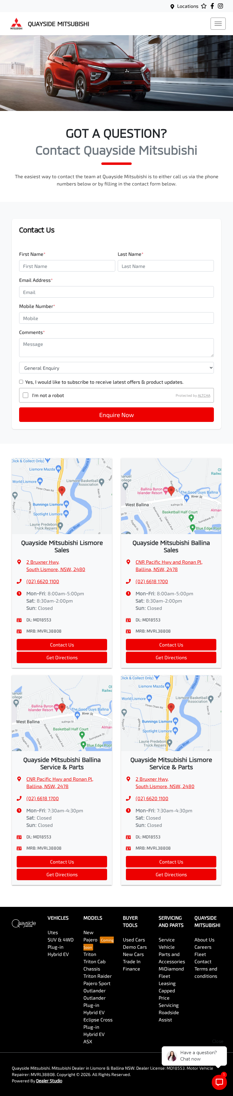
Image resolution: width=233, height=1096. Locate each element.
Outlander (94, 990)
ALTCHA (204, 395)
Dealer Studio (49, 1080)
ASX (87, 1041)
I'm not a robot (48, 395)
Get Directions (62, 657)
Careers (202, 947)
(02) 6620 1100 (42, 581)
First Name (32, 254)
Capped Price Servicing (169, 997)
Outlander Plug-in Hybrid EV (94, 1005)
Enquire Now (116, 414)
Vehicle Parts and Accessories (172, 954)
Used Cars (134, 939)
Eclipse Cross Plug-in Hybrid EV (98, 1027)
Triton (89, 954)
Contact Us (62, 644)
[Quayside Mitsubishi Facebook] (213, 6)
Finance (131, 968)
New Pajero (90, 935)
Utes (53, 932)
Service (167, 939)
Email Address (36, 280)
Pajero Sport (96, 983)
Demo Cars (135, 947)
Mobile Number (37, 306)
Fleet (200, 954)
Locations (187, 6)
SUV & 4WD (61, 939)
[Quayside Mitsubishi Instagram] (222, 6)
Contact (202, 961)
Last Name (131, 254)
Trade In (131, 961)
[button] (218, 24)
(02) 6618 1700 (152, 581)
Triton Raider (97, 976)
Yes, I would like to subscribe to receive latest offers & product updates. (104, 382)
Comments (32, 332)
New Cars (133, 954)
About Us (204, 939)
